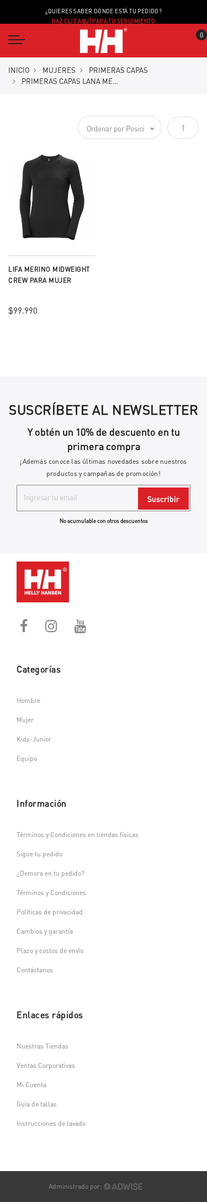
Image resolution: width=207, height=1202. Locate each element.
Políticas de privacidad (50, 912)
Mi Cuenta (31, 1085)
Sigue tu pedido (39, 854)
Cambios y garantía (45, 931)
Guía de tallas (37, 1104)
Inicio (18, 70)
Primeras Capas (118, 70)
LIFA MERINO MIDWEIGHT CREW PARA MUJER (49, 274)
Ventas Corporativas (46, 1065)
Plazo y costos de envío (50, 950)
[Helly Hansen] (103, 41)
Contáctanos (35, 970)
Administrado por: (76, 1186)
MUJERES (59, 70)
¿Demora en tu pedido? (50, 873)
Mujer (25, 720)
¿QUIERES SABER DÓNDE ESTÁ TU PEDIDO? (103, 16)
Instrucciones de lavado (51, 1123)
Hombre (28, 700)
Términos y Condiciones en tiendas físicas (78, 834)
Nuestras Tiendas (42, 1046)
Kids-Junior (34, 739)
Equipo (27, 758)
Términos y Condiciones (51, 892)
